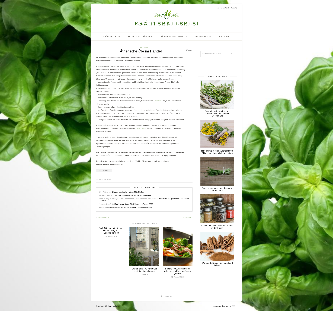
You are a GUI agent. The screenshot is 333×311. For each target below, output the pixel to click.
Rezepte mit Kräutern (140, 36)
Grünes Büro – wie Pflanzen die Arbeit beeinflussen (144, 270)
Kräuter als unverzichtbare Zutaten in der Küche (217, 227)
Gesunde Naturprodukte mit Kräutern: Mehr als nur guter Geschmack (217, 113)
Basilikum (187, 218)
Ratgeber (224, 36)
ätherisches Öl (104, 170)
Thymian (157, 101)
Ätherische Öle (103, 218)
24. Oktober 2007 (104, 180)
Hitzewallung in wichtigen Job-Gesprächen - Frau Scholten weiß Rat (127, 199)
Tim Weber (103, 192)
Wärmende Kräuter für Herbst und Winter (135, 195)
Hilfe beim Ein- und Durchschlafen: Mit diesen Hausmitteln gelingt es (217, 152)
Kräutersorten (111, 36)
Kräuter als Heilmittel (172, 36)
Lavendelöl (140, 128)
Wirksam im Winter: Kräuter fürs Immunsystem (132, 207)
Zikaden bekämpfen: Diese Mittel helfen (128, 192)
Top (234, 306)
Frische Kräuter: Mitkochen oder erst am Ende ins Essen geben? (177, 271)
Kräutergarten (203, 36)
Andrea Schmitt (105, 204)
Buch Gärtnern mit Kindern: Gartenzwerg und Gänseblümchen (111, 230)
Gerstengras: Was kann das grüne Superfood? (217, 189)
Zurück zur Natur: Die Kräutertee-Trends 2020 (134, 204)
